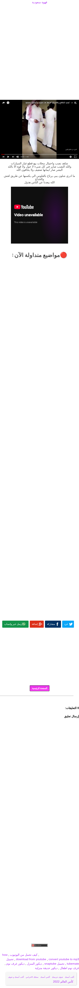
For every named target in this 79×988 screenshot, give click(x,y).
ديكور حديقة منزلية (46, 968)
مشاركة (51, 624)
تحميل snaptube (54, 963)
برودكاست (39, 698)
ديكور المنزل (34, 963)
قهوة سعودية (39, 2)
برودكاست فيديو (56, 950)
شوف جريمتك (57, 977)
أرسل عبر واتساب (13, 624)
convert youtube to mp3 (64, 959)
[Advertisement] (39, 9)
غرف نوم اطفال (69, 968)
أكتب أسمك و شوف (16, 977)
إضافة (35, 624)
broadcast (46, 954)
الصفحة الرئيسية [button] (39, 688)
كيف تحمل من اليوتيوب (23, 954)
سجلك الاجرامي (32, 977)
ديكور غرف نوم (15, 963)
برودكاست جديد (16, 950)
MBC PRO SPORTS (66, 954)
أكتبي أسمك (45, 977)
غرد (66, 624)
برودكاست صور (36, 950)
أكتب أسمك (69, 977)
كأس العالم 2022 (63, 981)
